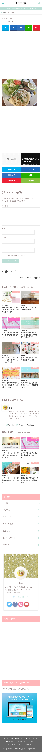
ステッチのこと (9, 524)
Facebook (30, 425)
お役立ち (6, 510)
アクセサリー (8, 517)
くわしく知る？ (22, 597)
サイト (4, 246)
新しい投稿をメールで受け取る (15, 256)
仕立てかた (10, 741)
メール (5, 237)
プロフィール (9, 738)
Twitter (21, 425)
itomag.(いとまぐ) (19, 749)
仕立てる (6, 531)
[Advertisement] (21, 54)
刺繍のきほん (8, 544)
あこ (10, 408)
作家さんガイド (9, 538)
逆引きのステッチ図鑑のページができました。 (22, 8)
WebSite (11, 425)
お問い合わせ (30, 744)
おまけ (5, 503)
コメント (5, 206)
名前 (4, 228)
